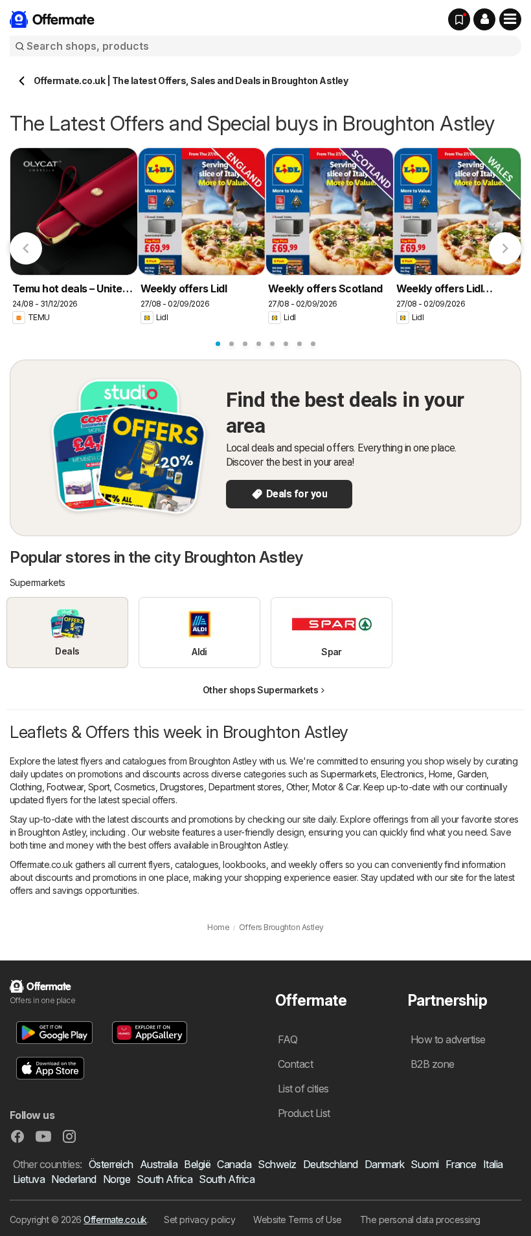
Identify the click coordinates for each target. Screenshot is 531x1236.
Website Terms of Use (297, 1219)
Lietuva (29, 1179)
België (197, 1164)
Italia (493, 1164)
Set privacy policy (199, 1219)
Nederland (73, 1179)
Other (297, 786)
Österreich (111, 1164)
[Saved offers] (459, 19)
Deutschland (330, 1164)
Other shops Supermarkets (261, 689)
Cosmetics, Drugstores (158, 786)
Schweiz (277, 1164)
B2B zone (433, 1063)
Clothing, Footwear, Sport (59, 786)
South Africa (164, 1179)
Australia (158, 1164)
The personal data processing (420, 1219)
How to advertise (448, 1039)
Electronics (402, 773)
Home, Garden (458, 773)
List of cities (303, 1088)
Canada (234, 1164)
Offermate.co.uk (115, 1219)
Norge (116, 1179)
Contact (295, 1063)
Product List (304, 1113)
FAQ (287, 1039)
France (461, 1164)
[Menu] (510, 19)
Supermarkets (348, 773)
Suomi (424, 1164)
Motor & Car (335, 786)
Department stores (245, 786)
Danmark (384, 1164)
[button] (484, 19)
